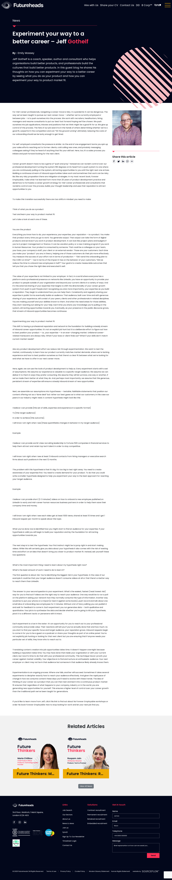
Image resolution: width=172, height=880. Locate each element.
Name (115, 811)
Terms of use (51, 871)
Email (114, 821)
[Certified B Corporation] (21, 833)
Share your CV (109, 5)
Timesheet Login (69, 841)
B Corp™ (147, 5)
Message (116, 841)
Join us (65, 828)
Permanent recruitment (97, 815)
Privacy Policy (65, 871)
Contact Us (127, 5)
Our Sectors (67, 815)
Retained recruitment (96, 819)
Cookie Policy (80, 871)
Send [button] (153, 855)
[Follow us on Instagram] (19, 822)
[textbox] (135, 816)
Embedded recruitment (97, 823)
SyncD (65, 832)
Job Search (67, 810)
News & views (68, 823)
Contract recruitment (96, 810)
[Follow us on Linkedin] (25, 822)
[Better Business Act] (37, 832)
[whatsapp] (127, 161)
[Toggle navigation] (168, 5)
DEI (138, 5)
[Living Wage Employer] (49, 832)
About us (66, 819)
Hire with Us (91, 5)
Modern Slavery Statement (99, 871)
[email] (132, 161)
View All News (86, 786)
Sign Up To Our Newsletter (73, 836)
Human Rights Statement (120, 871)
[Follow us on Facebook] (14, 822)
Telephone (117, 831)
